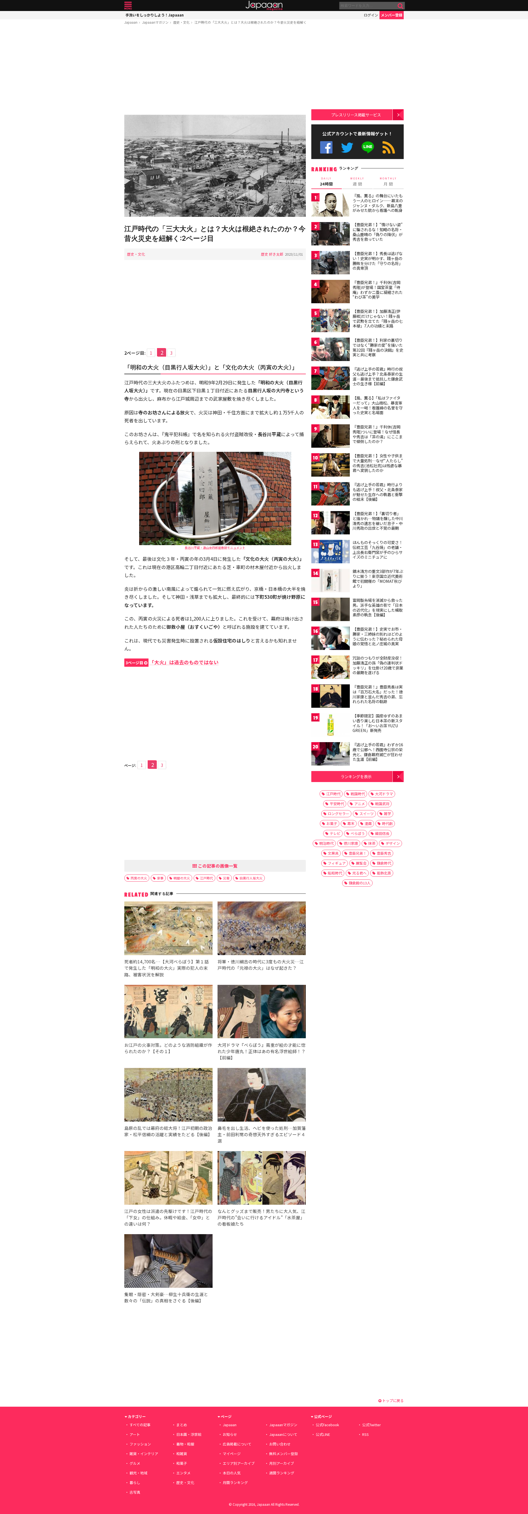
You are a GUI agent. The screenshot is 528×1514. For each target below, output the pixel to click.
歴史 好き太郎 (272, 254)
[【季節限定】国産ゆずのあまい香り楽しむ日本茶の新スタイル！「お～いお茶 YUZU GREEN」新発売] (330, 725)
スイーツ (366, 813)
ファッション (140, 1444)
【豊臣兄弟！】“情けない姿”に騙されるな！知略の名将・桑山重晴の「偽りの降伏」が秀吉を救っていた (378, 232)
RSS (389, 147)
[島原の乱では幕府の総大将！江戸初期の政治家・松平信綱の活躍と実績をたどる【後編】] (168, 1095)
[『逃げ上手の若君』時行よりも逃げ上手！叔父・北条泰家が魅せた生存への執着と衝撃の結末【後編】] (330, 494)
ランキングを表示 (356, 776)
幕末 (350, 823)
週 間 (357, 182)
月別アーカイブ (281, 1463)
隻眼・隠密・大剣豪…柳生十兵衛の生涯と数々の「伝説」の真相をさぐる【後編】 (166, 1297)
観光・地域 (138, 1472)
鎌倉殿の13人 (359, 883)
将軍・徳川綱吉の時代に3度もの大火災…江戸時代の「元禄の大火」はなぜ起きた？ (261, 964)
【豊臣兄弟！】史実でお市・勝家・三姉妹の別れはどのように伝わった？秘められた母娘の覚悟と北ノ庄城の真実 (378, 636)
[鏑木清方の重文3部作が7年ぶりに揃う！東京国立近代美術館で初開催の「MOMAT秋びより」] (330, 581)
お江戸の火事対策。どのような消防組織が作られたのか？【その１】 (168, 1048)
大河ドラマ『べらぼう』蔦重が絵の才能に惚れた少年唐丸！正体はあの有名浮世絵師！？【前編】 (262, 1051)
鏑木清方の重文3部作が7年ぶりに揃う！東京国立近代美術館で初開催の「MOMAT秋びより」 (378, 578)
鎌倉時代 (384, 863)
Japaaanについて (283, 1434)
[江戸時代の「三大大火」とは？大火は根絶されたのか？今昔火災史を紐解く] (215, 166)
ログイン (371, 15)
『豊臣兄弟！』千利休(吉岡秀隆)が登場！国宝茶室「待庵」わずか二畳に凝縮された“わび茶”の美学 (378, 289)
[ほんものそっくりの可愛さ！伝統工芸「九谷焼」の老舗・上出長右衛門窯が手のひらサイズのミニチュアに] (330, 552)
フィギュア (337, 863)
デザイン (393, 843)
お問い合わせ (280, 1444)
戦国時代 (358, 793)
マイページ (232, 1453)
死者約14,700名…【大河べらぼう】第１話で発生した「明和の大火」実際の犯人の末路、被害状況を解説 (166, 967)
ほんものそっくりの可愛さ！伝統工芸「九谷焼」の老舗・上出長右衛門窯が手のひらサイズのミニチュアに (378, 549)
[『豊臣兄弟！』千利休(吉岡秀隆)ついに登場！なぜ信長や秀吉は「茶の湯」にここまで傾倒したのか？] (330, 436)
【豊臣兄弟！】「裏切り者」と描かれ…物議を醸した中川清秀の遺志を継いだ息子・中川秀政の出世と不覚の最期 (378, 520)
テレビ (335, 833)
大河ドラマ (384, 793)
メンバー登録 (391, 15)
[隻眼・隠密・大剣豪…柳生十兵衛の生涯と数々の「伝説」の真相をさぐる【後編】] (168, 1261)
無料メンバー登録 (283, 1453)
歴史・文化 (181, 22)
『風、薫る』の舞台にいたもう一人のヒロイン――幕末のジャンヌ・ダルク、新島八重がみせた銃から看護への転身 (378, 203)
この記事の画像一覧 (217, 866)
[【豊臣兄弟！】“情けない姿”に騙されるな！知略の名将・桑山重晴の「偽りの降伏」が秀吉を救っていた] (330, 234)
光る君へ (359, 873)
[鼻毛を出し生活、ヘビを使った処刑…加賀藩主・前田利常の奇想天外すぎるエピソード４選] (262, 1095)
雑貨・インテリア (144, 1453)
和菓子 (181, 1463)
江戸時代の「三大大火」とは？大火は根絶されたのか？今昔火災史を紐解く (250, 22)
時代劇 (387, 823)
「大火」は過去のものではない (172, 662)
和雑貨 (181, 1453)
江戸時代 (206, 878)
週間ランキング (281, 1472)
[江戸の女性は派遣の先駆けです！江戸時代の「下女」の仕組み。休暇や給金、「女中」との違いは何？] (168, 1178)
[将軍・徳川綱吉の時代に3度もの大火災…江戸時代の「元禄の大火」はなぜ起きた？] (262, 929)
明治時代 (326, 843)
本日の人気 (232, 1472)
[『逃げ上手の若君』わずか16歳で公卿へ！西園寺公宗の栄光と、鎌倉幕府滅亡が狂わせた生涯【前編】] (330, 754)
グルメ (135, 1463)
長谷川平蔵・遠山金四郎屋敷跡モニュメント (215, 547)
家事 (160, 878)
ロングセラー (338, 813)
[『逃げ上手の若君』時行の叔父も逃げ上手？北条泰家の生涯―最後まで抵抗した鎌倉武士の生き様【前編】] (330, 379)
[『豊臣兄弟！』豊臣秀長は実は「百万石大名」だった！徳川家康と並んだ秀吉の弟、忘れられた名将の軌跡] (330, 696)
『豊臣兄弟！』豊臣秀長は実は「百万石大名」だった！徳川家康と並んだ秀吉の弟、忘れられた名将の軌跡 (378, 694)
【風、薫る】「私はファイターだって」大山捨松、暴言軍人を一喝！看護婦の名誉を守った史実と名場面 (378, 405)
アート (135, 1434)
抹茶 (371, 843)
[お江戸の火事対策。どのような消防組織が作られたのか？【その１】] (168, 1012)
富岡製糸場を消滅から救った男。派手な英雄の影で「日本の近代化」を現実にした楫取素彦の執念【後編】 (378, 607)
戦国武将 (382, 803)
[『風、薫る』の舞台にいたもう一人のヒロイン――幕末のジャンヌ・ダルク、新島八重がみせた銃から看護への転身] (330, 205)
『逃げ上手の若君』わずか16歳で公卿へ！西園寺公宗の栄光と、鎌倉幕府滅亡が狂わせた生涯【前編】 (378, 752)
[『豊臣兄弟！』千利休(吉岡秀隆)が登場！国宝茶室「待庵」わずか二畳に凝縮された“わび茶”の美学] (330, 292)
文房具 (333, 853)
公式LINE (368, 147)
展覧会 (361, 863)
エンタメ (183, 1472)
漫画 (368, 823)
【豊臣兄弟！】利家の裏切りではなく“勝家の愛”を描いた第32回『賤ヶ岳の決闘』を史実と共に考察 (378, 347)
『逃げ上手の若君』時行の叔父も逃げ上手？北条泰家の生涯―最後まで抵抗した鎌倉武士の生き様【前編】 (378, 376)
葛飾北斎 (384, 873)
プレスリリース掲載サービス (356, 114)
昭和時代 (335, 873)
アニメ (359, 803)
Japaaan (264, 5)
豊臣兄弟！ (358, 853)
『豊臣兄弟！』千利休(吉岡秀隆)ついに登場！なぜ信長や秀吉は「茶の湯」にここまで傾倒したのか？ (378, 434)
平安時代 (337, 803)
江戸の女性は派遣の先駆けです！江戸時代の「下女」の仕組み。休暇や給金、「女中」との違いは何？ (168, 1217)
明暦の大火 (182, 878)
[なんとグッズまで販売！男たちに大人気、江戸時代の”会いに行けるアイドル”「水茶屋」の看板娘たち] (262, 1178)
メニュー (128, 6)
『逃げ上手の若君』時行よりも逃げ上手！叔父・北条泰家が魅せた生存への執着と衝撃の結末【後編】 (378, 492)
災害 (226, 878)
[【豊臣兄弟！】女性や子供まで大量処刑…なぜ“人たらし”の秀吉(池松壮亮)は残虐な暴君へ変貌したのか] (330, 465)
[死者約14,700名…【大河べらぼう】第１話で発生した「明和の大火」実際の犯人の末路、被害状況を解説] (168, 929)
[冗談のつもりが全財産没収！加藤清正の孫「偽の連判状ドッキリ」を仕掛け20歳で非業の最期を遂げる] (330, 668)
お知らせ (230, 1434)
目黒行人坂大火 (251, 878)
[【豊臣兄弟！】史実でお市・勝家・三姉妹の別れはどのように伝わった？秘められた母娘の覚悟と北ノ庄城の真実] (330, 639)
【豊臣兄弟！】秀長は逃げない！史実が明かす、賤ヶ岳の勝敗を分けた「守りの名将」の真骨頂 (378, 260)
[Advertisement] (215, 70)
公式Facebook (326, 147)
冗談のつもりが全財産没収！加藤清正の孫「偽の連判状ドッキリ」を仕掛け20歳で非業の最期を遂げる (378, 665)
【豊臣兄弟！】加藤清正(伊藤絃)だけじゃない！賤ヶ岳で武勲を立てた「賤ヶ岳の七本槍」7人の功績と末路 (378, 318)
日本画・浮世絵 (188, 1434)
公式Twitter (347, 147)
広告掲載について (237, 1444)
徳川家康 (351, 843)
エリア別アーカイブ (239, 1463)
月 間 (388, 182)
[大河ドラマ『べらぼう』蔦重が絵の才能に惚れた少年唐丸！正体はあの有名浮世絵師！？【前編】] (262, 1012)
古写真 (135, 1492)
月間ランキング (235, 1482)
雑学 (387, 813)
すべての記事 (140, 1424)
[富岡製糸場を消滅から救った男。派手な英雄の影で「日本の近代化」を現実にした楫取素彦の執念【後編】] (330, 610)
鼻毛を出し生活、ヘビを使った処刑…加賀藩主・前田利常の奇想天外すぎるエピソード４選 (262, 1134)
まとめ (181, 1424)
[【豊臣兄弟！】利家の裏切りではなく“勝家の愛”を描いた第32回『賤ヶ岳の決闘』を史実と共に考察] (330, 350)
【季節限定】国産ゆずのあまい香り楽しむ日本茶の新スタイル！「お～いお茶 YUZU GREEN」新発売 (378, 723)
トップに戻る (392, 1400)
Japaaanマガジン (155, 22)
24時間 (326, 182)
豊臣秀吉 (384, 853)
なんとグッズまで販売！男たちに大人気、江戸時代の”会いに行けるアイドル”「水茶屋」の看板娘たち (262, 1217)
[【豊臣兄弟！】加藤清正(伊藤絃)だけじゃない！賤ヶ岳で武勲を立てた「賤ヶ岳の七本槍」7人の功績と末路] (330, 321)
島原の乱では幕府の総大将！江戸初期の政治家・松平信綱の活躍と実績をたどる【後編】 (168, 1131)
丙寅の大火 (139, 878)
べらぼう (358, 833)
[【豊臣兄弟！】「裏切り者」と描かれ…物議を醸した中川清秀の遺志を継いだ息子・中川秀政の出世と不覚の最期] (330, 523)
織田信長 (382, 833)
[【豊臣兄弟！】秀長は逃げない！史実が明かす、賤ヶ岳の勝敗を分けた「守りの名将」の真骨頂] (330, 263)
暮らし (135, 1482)
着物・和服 (185, 1444)
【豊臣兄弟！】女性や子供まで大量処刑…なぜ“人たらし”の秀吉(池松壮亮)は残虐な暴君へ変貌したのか (378, 463)
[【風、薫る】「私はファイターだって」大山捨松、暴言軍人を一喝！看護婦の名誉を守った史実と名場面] (330, 407)
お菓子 (331, 823)
